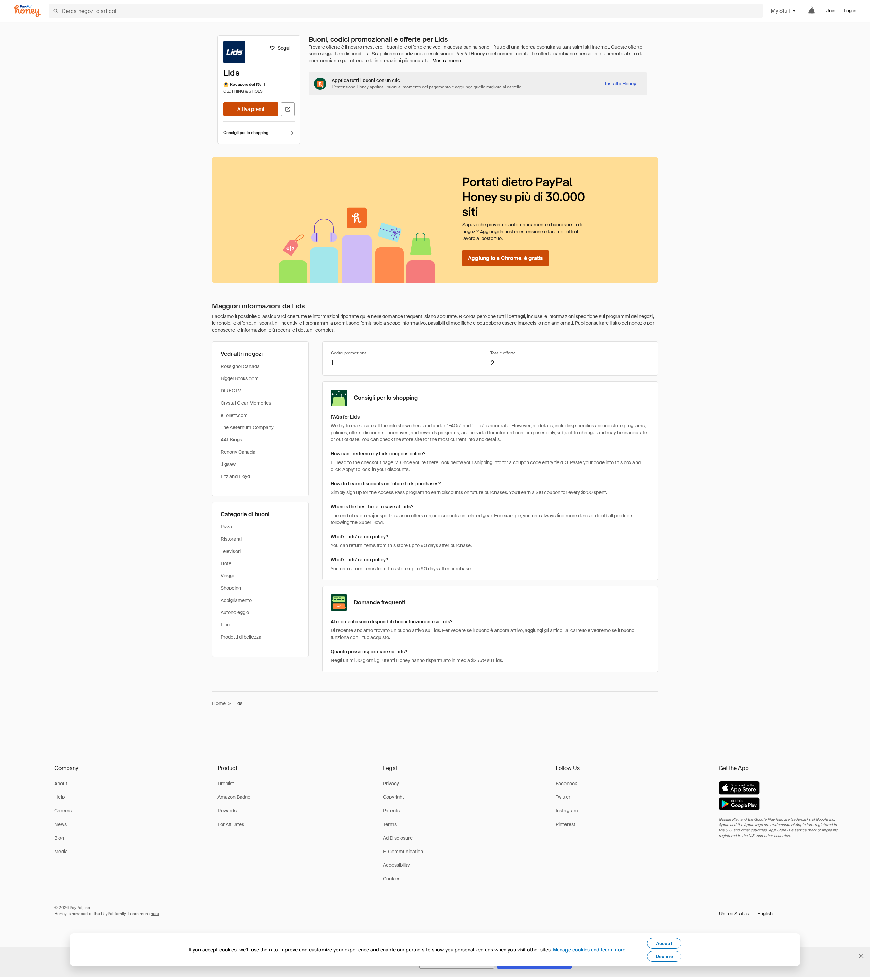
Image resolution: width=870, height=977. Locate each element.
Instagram (567, 811)
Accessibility (396, 865)
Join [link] (830, 10)
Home (219, 703)
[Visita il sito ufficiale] (288, 109)
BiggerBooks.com (240, 378)
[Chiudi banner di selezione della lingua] (861, 955)
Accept (664, 943)
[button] (746, 913)
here (155, 913)
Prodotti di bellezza (241, 637)
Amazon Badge (234, 797)
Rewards (227, 811)
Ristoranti (231, 539)
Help (59, 797)
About (60, 783)
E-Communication (403, 851)
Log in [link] (849, 10)
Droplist (226, 783)
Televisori (231, 551)
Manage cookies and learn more (589, 950)
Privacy (391, 783)
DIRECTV (231, 391)
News (60, 824)
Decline (664, 956)
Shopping (231, 588)
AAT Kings (231, 440)
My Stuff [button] (781, 10)
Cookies (391, 879)
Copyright (393, 797)
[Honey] (27, 11)
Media (61, 851)
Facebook (566, 783)
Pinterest (565, 824)
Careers (63, 811)
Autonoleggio (235, 612)
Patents (391, 811)
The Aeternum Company (247, 427)
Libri (225, 625)
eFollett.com (234, 415)
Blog (59, 838)
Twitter (563, 797)
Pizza (226, 527)
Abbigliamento (236, 600)
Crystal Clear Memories (246, 403)
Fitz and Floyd (235, 476)
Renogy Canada (238, 452)
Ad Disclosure (398, 838)
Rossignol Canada (240, 366)
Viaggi (227, 576)
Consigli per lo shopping (245, 132)
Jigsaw (228, 464)
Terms (390, 824)
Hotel (226, 563)
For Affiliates (231, 824)
